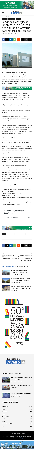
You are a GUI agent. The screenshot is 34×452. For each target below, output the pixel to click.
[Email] (22, 39)
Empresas (4, 235)
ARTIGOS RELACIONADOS (9, 266)
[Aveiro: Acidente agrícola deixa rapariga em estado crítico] (6, 380)
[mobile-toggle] (2, 12)
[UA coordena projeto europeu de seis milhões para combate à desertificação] (6, 280)
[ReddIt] (18, 39)
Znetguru (22, 438)
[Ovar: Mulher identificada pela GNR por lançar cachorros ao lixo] (6, 395)
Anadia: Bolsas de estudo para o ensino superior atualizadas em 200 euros (21, 288)
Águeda (13, 19)
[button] (31, 12)
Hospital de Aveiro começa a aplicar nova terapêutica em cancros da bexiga (19, 272)
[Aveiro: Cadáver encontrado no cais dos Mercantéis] (6, 387)
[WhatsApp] (14, 39)
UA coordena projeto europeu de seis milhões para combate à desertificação (21, 280)
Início (3, 16)
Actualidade (8, 16)
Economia (29, 234)
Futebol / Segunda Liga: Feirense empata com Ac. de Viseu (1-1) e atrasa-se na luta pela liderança (25, 257)
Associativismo (10, 234)
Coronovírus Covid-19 (20, 234)
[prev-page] (3, 294)
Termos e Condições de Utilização (17, 433)
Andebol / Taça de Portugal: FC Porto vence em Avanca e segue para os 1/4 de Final (9, 256)
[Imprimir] (26, 39)
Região (9, 19)
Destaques (18, 19)
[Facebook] (3, 39)
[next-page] (5, 294)
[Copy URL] (30, 39)
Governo (11, 235)
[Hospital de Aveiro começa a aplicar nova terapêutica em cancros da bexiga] (6, 272)
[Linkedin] (11, 39)
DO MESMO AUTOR (22, 266)
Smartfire (17, 438)
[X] (7, 39)
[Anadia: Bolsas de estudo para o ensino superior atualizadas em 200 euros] (6, 288)
